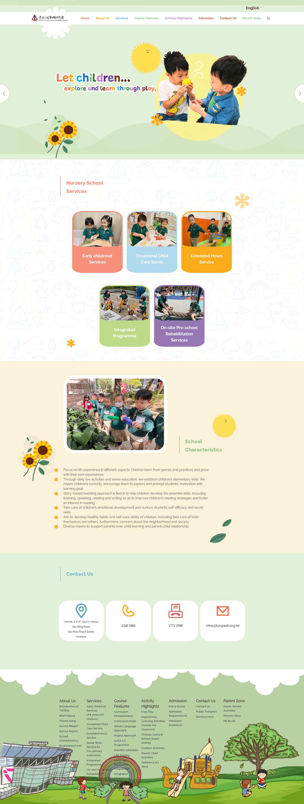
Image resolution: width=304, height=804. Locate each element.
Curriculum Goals (125, 721)
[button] (5, 92)
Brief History (67, 715)
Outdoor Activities (152, 748)
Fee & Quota (177, 706)
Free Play (147, 711)
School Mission (68, 726)
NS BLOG (229, 720)
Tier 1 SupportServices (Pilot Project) (96, 787)
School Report (68, 731)
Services (122, 18)
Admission (206, 18)
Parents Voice (232, 715)
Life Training (122, 755)
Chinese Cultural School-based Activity (152, 738)
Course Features (146, 18)
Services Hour (205, 716)
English (252, 8)
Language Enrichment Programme (121, 764)
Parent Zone (252, 18)
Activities (65, 755)
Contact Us (228, 18)
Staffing (64, 760)
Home (85, 18)
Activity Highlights (178, 18)
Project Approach (125, 735)
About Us (102, 18)
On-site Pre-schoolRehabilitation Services (99, 774)
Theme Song (67, 720)
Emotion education (126, 750)
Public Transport (206, 711)
